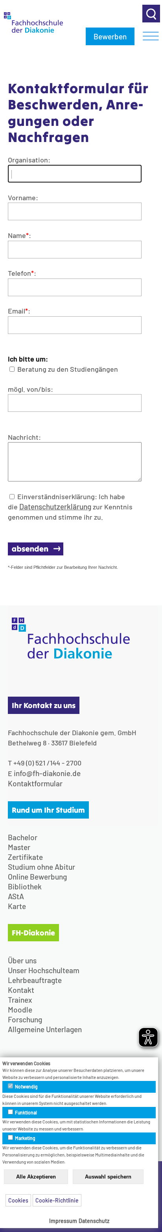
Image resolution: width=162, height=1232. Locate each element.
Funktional (25, 1112)
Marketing (24, 1138)
